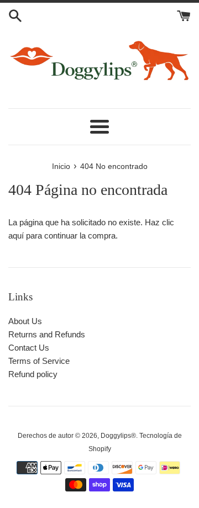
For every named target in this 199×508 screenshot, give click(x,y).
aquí (16, 235)
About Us (25, 321)
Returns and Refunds (46, 334)
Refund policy (32, 374)
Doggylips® (118, 436)
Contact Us (28, 347)
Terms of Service (39, 361)
